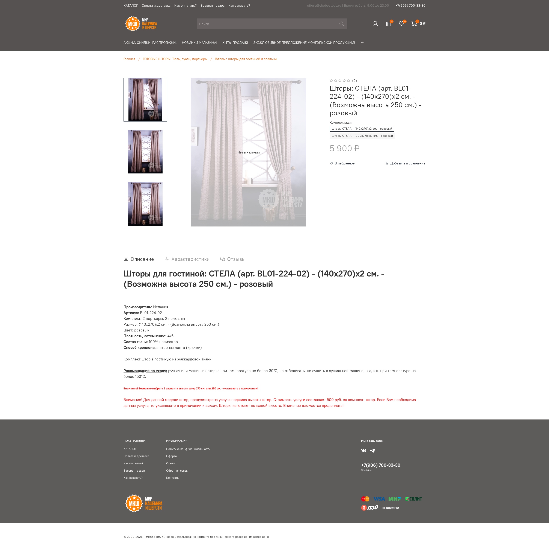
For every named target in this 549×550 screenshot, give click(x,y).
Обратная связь (177, 471)
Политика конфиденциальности (188, 449)
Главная (129, 59)
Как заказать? (239, 5)
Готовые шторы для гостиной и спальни (246, 59)
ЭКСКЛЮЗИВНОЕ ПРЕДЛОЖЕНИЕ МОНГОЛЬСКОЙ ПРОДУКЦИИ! (304, 42)
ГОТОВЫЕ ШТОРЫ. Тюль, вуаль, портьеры (175, 59)
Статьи (170, 463)
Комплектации (341, 122)
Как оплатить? (185, 5)
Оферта (171, 456)
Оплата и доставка (156, 5)
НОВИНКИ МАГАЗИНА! (199, 42)
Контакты (172, 478)
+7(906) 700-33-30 (410, 5)
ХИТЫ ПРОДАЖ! (235, 42)
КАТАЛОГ (131, 5)
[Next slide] (314, 152)
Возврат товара (213, 5)
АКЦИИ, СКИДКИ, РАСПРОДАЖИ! (150, 42)
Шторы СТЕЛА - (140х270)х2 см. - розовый (362, 129)
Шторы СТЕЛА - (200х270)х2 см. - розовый (362, 136)
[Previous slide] (183, 152)
